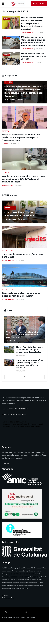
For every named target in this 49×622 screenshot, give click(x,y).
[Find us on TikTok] (23, 611)
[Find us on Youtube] (13, 611)
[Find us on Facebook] (2, 611)
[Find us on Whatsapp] (19, 611)
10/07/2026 (11, 341)
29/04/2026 (39, 63)
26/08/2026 (19, 185)
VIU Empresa (10, 208)
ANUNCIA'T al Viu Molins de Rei (14, 414)
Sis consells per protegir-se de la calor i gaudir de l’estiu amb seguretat (21, 294)
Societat (8, 82)
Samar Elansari (27, 32)
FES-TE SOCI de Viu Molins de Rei (15, 409)
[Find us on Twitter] (6, 611)
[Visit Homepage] (17, 3)
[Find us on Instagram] (9, 611)
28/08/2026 (22, 99)
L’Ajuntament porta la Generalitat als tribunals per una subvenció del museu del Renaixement (33, 41)
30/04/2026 (39, 49)
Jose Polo (6, 144)
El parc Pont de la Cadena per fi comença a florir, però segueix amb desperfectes (29, 349)
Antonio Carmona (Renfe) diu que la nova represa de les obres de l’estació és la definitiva (29, 364)
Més (24, 377)
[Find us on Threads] (26, 611)
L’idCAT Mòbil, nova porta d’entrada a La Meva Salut (19, 214)
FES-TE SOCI (39, 4)
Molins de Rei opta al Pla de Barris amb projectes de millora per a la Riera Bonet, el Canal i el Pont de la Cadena (23, 91)
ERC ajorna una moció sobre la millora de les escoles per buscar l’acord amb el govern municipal (32, 23)
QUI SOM (5, 463)
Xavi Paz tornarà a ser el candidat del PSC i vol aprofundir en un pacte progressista (23, 335)
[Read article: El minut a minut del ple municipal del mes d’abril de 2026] (11, 58)
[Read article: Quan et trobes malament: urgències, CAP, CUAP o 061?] (24, 237)
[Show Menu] (3, 4)
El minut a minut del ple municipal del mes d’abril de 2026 (33, 56)
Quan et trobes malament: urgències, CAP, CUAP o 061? (23, 255)
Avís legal (5, 595)
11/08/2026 (20, 260)
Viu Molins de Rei (10, 219)
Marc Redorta (31, 617)
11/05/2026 (39, 32)
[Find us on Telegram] (16, 611)
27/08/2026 (15, 144)
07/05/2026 (21, 371)
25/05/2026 (21, 355)
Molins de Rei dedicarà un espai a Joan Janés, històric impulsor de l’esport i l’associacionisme (21, 137)
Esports (5, 131)
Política (6, 18)
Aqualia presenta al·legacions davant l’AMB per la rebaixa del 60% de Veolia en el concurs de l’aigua (23, 179)
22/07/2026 (20, 299)
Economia (6, 173)
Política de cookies (8, 598)
